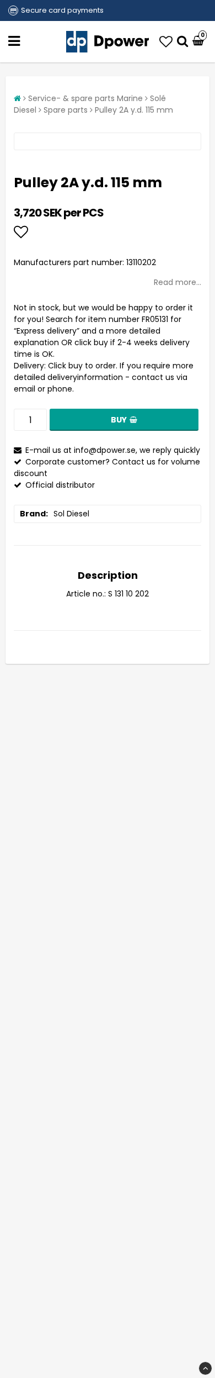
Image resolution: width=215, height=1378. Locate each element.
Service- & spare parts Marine (85, 98)
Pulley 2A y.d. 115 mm (134, 109)
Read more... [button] (177, 282)
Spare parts (66, 109)
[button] (166, 42)
